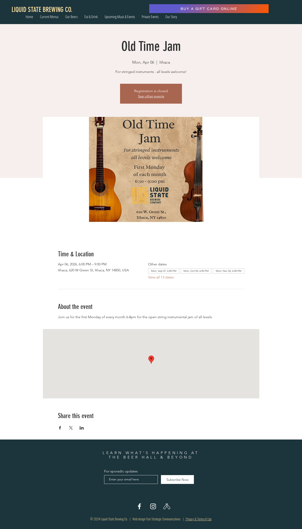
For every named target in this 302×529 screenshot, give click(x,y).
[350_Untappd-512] (167, 506)
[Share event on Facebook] (60, 428)
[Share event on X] (71, 428)
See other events (151, 96)
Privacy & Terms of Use (198, 518)
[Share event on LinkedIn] (82, 428)
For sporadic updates (121, 471)
